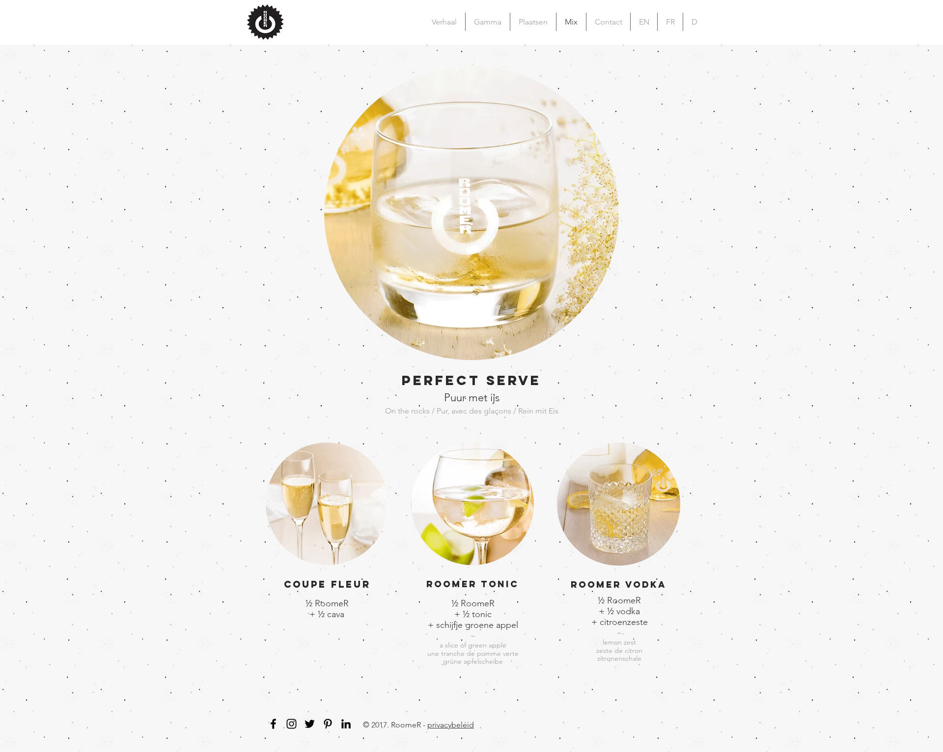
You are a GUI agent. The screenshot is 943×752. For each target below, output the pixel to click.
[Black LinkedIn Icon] (346, 723)
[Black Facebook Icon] (273, 723)
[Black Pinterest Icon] (327, 723)
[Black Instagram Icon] (291, 723)
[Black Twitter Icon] (309, 723)
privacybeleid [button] (450, 724)
